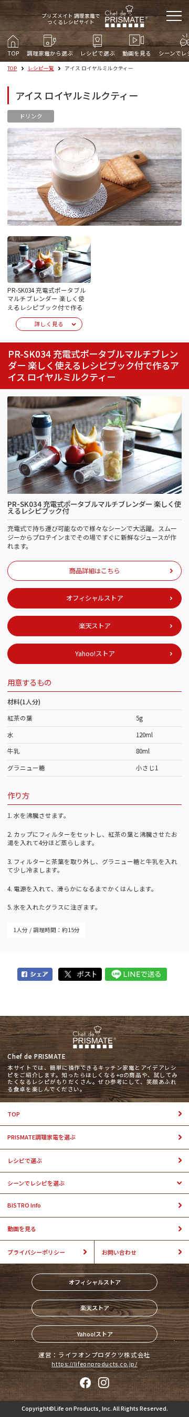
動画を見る (21, 1228)
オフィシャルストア (95, 1282)
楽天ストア (94, 1307)
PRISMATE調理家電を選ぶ (41, 1137)
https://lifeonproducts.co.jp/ (94, 1364)
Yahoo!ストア (95, 1334)
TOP (12, 68)
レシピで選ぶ (24, 1160)
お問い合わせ (119, 1252)
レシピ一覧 (41, 68)
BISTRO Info (24, 1205)
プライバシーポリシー (36, 1252)
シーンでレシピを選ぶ (36, 1183)
